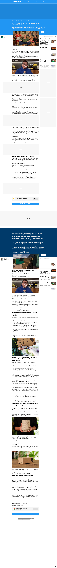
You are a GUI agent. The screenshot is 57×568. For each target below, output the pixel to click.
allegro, (19, 518)
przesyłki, (24, 519)
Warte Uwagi (47, 38)
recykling (28, 519)
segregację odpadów (24, 370)
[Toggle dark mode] (22, 2)
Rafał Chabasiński (47, 279)
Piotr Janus (46, 44)
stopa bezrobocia (31, 52)
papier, (33, 518)
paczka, (30, 518)
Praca (42, 32)
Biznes (29, 1)
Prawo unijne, (20, 519)
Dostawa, (22, 518)
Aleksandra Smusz (47, 285)
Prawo (26, 1)
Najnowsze (42, 38)
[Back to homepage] (17, 1)
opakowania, (26, 518)
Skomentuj (45, 258)
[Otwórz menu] (43, 2)
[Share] (55, 36)
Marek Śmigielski (47, 273)
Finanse (33, 1)
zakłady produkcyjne (32, 132)
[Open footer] (55, 566)
